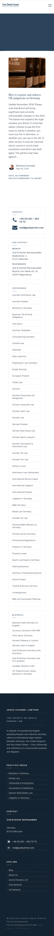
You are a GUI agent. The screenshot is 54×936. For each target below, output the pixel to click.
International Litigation (22, 485)
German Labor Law (21, 411)
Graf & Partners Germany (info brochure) (26, 651)
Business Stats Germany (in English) (25, 624)
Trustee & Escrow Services (24, 586)
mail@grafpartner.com (31, 227)
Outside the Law (20, 518)
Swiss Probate (19, 579)
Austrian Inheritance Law (24, 295)
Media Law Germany (21, 511)
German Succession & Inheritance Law (22, 445)
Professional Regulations (23, 540)
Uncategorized (19, 592)
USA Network (15, 884)
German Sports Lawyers (23, 437)
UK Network (15, 889)
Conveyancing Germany (23, 337)
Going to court (32, 178)
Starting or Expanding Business (27, 573)
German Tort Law (20, 459)
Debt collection (19, 356)
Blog (11, 870)
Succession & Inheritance (21, 788)
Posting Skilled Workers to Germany (24, 526)
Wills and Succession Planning (26, 599)
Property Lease (19, 553)
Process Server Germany (24, 534)
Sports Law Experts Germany (26, 560)
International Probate (22, 492)
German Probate (20, 424)
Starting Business (20, 566)
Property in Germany (22, 547)
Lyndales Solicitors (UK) (23, 666)
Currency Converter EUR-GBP (26, 630)
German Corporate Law (23, 404)
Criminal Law (18, 343)
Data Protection (22, 928)
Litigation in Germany (22, 498)
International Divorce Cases (25, 479)
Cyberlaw (16, 349)
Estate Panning (19, 369)
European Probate (20, 376)
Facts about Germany (22, 635)
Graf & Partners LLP (18, 880)
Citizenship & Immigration (21, 783)
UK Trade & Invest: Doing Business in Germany (24, 672)
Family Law (17, 382)
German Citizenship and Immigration (23, 396)
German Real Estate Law (23, 430)
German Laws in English (23, 645)
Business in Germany (22, 308)
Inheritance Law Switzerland (25, 472)
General (16, 389)
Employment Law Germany (24, 363)
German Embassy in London (25, 640)
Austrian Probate (20, 301)
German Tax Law (20, 453)
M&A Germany (19, 505)
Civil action (16, 175)
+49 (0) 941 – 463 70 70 (22, 841)
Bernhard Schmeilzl (25, 165)
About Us (13, 875)
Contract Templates (21, 330)
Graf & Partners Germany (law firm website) (26, 659)
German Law (18, 417)
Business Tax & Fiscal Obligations (22, 315)
